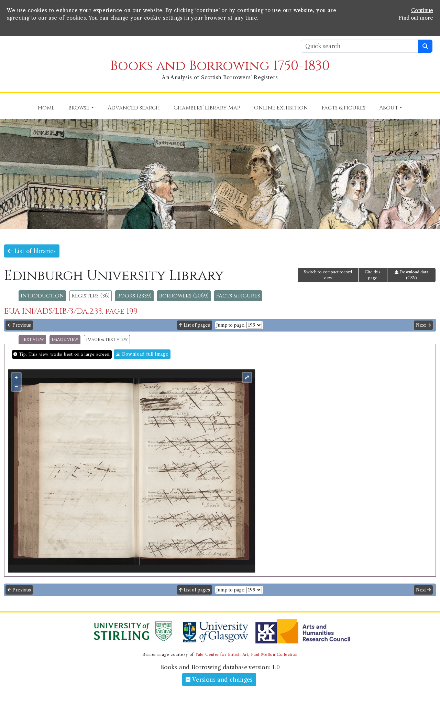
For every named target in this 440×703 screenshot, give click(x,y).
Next (421, 325)
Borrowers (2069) (184, 296)
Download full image (144, 354)
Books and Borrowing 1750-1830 (220, 66)
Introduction (42, 296)
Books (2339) (134, 296)
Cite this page (373, 275)
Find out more (416, 18)
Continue (422, 10)
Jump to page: (230, 325)
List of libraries (34, 251)
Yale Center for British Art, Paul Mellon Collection (246, 654)
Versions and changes (222, 679)
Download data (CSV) (413, 275)
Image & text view (107, 340)
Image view (65, 340)
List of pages (196, 325)
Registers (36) (91, 296)
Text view (32, 340)
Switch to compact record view (328, 275)
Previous (21, 325)
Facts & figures (238, 296)
